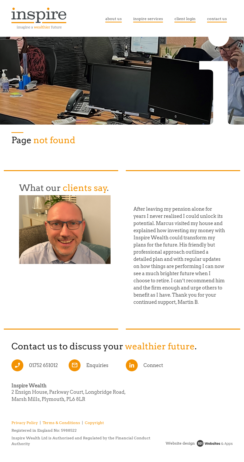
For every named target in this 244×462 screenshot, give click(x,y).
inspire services (148, 18)
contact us (217, 18)
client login (185, 18)
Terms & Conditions (61, 422)
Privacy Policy (24, 422)
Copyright (94, 422)
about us (113, 18)
